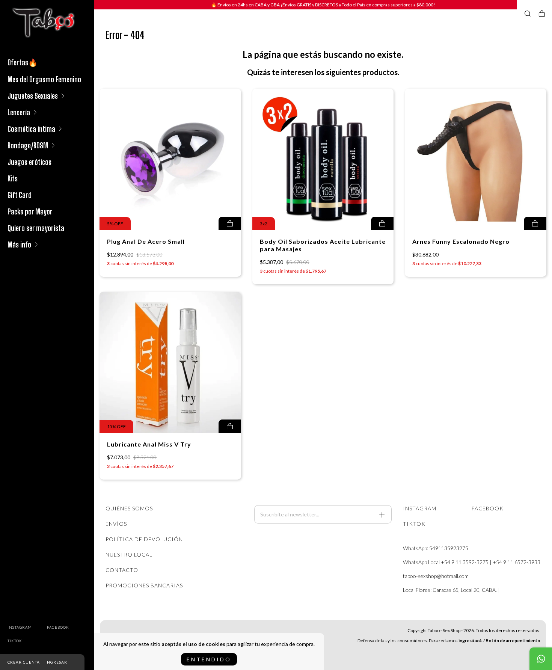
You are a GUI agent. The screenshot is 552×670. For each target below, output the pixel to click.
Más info (19, 244)
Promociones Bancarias (144, 585)
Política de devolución (144, 539)
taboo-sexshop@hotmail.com (436, 576)
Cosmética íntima (31, 128)
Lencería (19, 112)
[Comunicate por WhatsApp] (540, 658)
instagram (20, 627)
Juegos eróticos (29, 161)
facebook (58, 627)
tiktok (15, 640)
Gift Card (20, 194)
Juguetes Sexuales (33, 95)
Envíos (116, 524)
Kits (13, 178)
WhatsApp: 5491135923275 (435, 548)
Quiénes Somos (129, 508)
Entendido (209, 659)
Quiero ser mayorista (36, 227)
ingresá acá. (470, 640)
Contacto (122, 570)
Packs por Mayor (30, 211)
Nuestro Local (129, 554)
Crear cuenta (24, 662)
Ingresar (56, 662)
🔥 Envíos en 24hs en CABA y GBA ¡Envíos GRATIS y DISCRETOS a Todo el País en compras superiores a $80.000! (323, 5)
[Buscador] (528, 13)
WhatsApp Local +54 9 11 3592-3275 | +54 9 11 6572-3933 (471, 562)
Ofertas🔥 (23, 62)
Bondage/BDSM (28, 145)
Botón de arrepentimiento (513, 640)
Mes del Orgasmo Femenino (44, 79)
